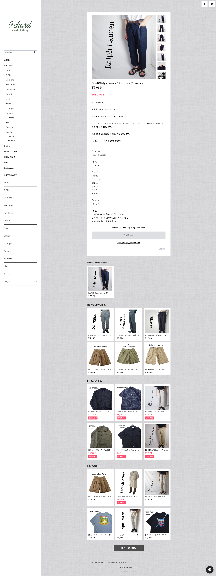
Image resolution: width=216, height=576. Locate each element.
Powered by (126, 571)
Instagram (9, 168)
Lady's (9, 132)
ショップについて (10, 151)
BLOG (7, 146)
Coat (8, 99)
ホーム (6, 162)
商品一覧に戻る (128, 548)
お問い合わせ (9, 157)
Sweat (9, 103)
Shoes (9, 122)
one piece (12, 136)
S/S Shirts (10, 84)
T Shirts (9, 75)
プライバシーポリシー (96, 562)
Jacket (9, 94)
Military (10, 70)
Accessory (11, 127)
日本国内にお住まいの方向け (128, 243)
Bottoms (10, 118)
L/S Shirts (10, 89)
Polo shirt (10, 80)
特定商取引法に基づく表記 (117, 562)
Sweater (10, 113)
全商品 (7, 60)
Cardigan (10, 108)
